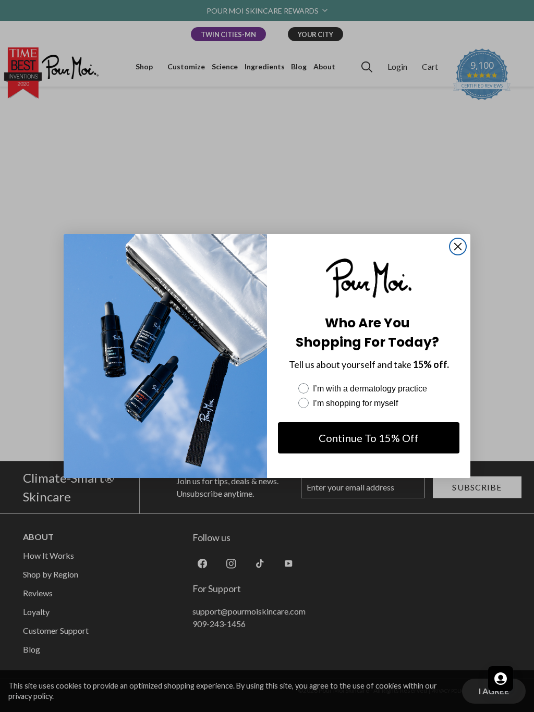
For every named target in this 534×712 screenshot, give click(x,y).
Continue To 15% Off (369, 438)
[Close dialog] (458, 246)
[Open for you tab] (500, 678)
